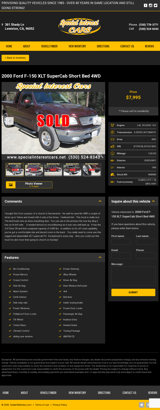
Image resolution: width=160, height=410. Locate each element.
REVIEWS (149, 46)
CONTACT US (127, 46)
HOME (9, 46)
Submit (133, 292)
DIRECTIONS (103, 46)
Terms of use (42, 404)
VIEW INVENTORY (77, 46)
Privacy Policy (60, 404)
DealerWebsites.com (20, 404)
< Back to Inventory (15, 57)
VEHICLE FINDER (49, 46)
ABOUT (26, 46)
